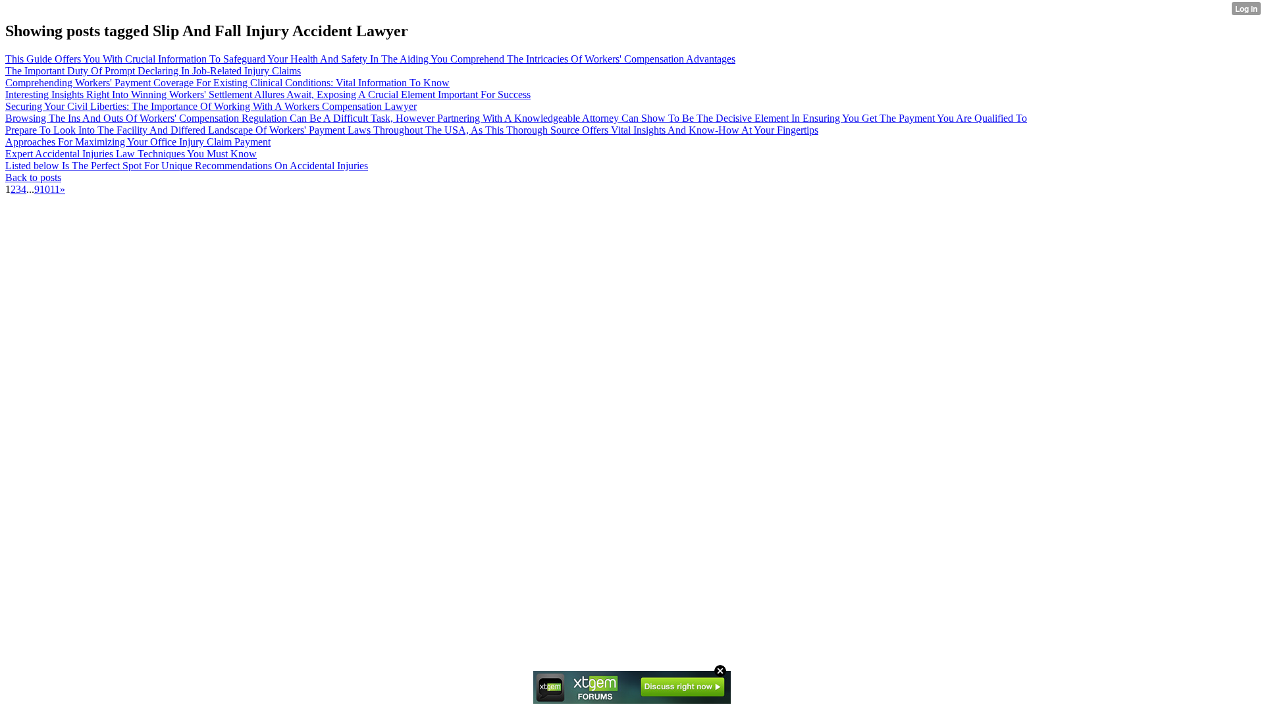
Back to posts (33, 177)
